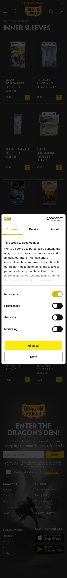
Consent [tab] (12, 229)
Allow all (33, 345)
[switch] (57, 306)
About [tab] (55, 229)
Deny (33, 356)
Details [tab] (33, 229)
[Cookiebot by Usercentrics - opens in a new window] (47, 219)
